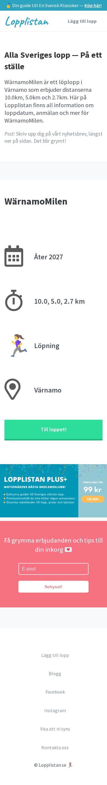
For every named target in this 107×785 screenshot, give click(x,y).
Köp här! (93, 5)
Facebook (55, 692)
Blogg (55, 673)
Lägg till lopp (82, 21)
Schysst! (53, 586)
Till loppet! (54, 429)
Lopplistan (26, 21)
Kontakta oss (55, 747)
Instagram (55, 710)
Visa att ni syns (55, 729)
